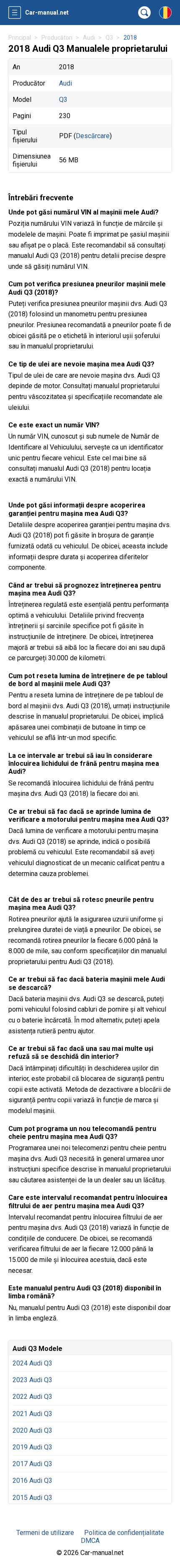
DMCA (90, 1541)
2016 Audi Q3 (32, 1480)
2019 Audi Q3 (32, 1447)
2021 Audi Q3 (32, 1414)
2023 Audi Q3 (32, 1380)
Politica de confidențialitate (124, 1533)
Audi (65, 83)
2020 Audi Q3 (32, 1430)
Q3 (63, 99)
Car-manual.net (47, 12)
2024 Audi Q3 (32, 1363)
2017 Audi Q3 (32, 1464)
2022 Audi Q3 (32, 1397)
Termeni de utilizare (45, 1533)
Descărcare (93, 136)
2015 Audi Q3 (32, 1498)
